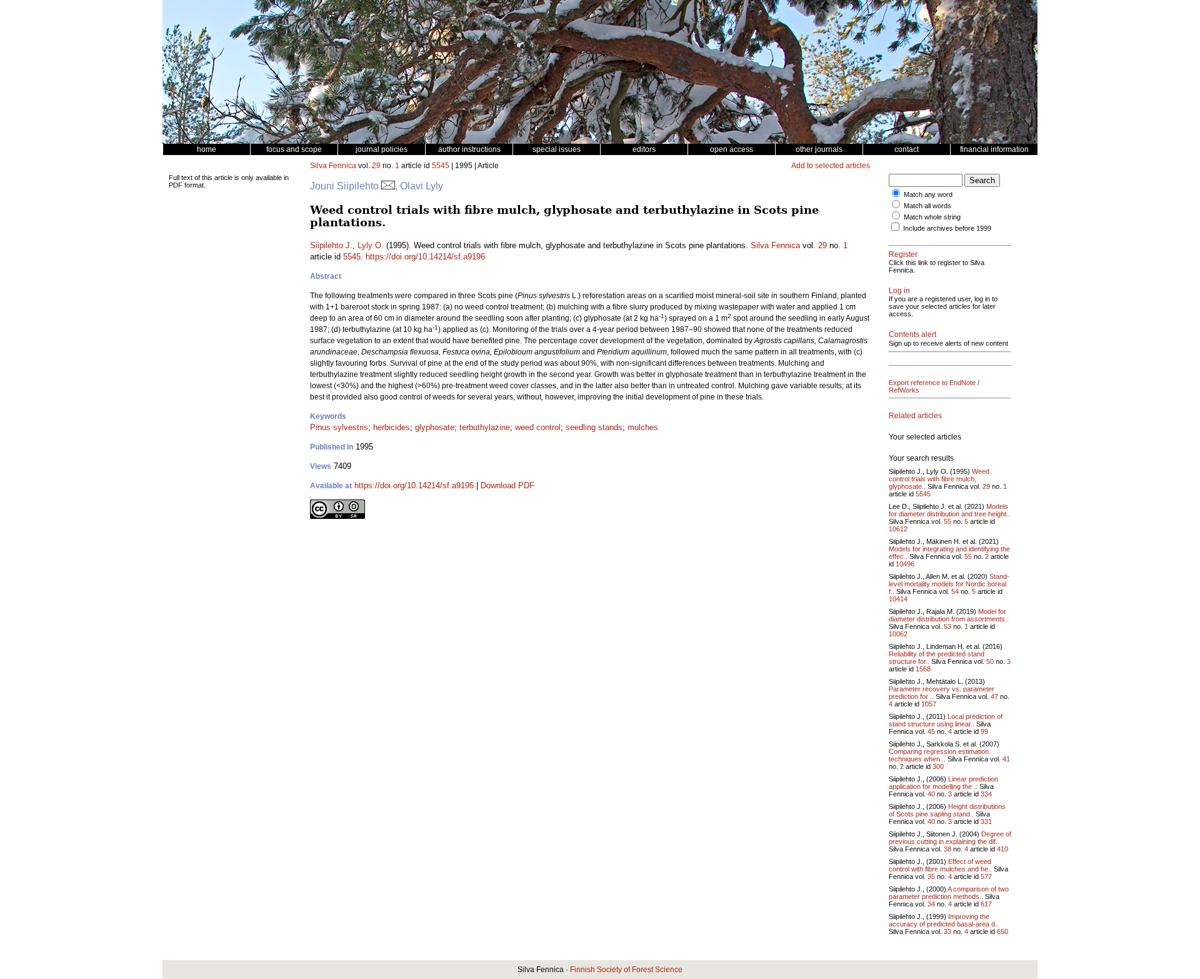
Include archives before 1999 (947, 228)
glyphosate (434, 427)
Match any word (928, 194)
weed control (538, 427)
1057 (928, 704)
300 (938, 766)
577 (986, 876)
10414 (898, 599)
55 (947, 521)
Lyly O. (371, 245)
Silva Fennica (333, 165)
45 (931, 731)
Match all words (927, 205)
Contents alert (912, 334)
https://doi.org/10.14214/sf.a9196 (425, 256)
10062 (898, 634)
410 (1002, 849)
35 (931, 876)
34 (931, 904)
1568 (923, 669)
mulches (643, 427)
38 (947, 849)
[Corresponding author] (388, 186)
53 (947, 626)
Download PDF (507, 485)
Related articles (915, 415)
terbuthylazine (484, 427)
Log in (899, 290)
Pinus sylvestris (339, 427)
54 (955, 591)
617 (986, 904)
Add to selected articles (830, 165)
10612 (898, 529)
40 (931, 794)
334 (986, 794)
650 (1002, 931)
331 (986, 821)
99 (984, 731)
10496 (905, 564)
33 (947, 931)
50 (990, 661)
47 (994, 696)
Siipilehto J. (331, 245)
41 (1006, 759)
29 (376, 165)
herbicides (391, 427)
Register (903, 254)
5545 (440, 165)
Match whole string (932, 217)
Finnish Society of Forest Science (626, 969)
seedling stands (594, 427)
